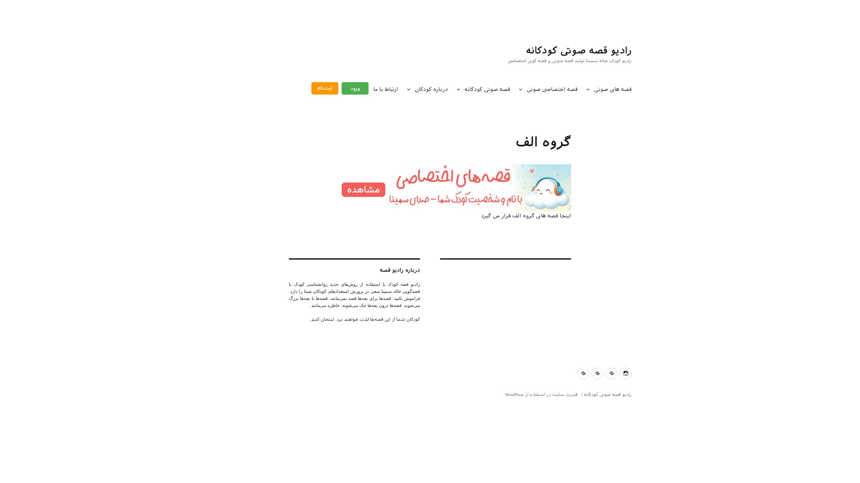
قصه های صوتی (613, 89)
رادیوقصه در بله (806, 457)
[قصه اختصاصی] (430, 187)
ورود (355, 88)
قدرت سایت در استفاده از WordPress (541, 394)
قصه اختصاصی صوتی (552, 89)
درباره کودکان (431, 89)
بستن (849, 411)
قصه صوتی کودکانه (487, 89)
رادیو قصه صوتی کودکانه (579, 50)
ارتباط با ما (385, 89)
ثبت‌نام (324, 88)
